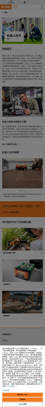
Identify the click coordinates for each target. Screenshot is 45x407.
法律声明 (5, 390)
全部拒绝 (22, 400)
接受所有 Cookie (22, 395)
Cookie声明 (10, 386)
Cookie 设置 (22, 404)
